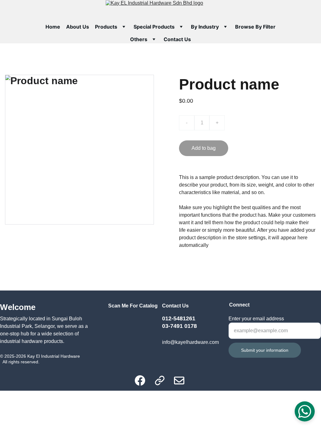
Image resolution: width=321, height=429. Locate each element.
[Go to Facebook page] (143, 380)
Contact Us (177, 39)
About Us (77, 27)
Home (52, 27)
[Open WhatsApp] (305, 411)
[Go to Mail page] (179, 380)
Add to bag (204, 148)
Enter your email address (256, 318)
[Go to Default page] (163, 380)
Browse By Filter (255, 27)
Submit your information (264, 350)
